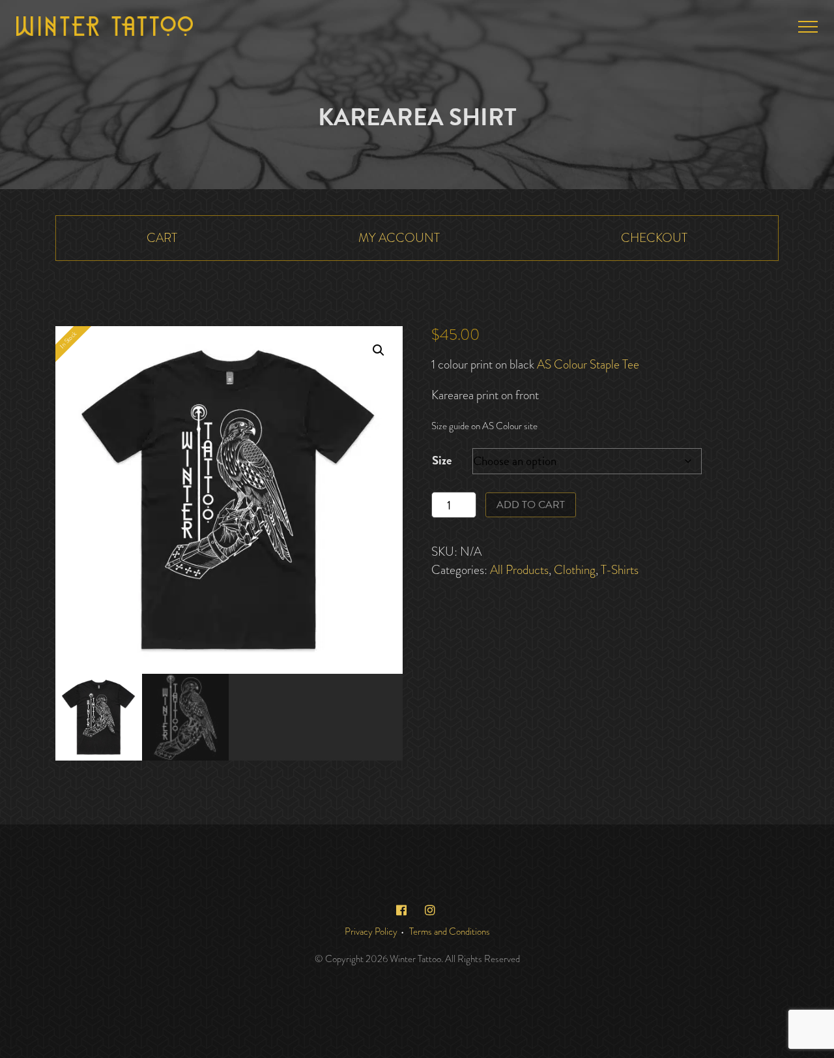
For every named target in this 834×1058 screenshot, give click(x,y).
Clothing (575, 570)
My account (399, 238)
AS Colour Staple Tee (588, 364)
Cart (162, 238)
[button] (378, 350)
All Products (519, 570)
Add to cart (530, 505)
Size (442, 460)
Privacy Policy (371, 931)
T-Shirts (620, 570)
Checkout (654, 238)
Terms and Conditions (449, 931)
